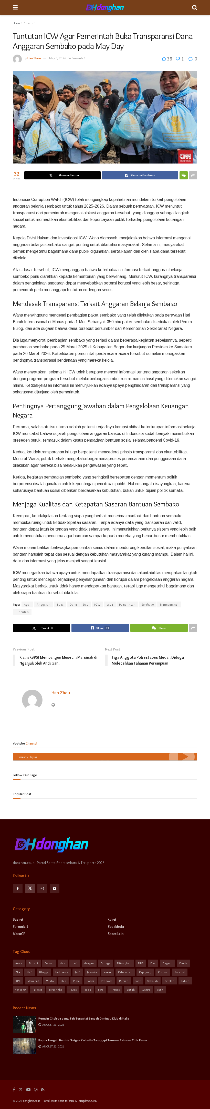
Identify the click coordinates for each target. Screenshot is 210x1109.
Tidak (87, 989)
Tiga (100, 989)
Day (85, 604)
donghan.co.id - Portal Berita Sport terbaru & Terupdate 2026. (60, 1101)
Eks (17, 972)
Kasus (107, 972)
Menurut (33, 981)
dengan (89, 963)
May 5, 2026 (57, 58)
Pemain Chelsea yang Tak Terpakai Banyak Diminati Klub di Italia (83, 1018)
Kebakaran (125, 972)
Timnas (115, 989)
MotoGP (19, 933)
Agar (27, 604)
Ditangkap (124, 963)
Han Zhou (34, 58)
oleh (63, 981)
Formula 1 (30, 23)
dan (62, 963)
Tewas (73, 989)
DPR (141, 963)
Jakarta (92, 972)
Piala (76, 981)
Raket (112, 919)
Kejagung (145, 972)
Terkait (37, 989)
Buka (60, 604)
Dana (73, 604)
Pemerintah (127, 604)
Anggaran (44, 604)
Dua (153, 963)
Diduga (105, 963)
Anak (18, 963)
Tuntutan (22, 612)
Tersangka (55, 989)
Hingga (44, 972)
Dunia (183, 963)
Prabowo (106, 981)
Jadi (77, 972)
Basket (18, 919)
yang (160, 989)
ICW (97, 604)
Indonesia (61, 972)
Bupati (33, 963)
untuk (131, 989)
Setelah (169, 981)
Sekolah (153, 981)
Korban (163, 972)
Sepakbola (116, 926)
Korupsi (179, 972)
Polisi (90, 981)
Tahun (185, 981)
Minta (50, 981)
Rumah (124, 981)
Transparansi (169, 604)
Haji (30, 972)
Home (16, 23)
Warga (146, 989)
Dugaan (167, 963)
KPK (18, 981)
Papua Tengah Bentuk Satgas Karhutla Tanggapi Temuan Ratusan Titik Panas (92, 1040)
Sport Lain (116, 933)
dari (75, 963)
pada (110, 604)
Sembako (148, 604)
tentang (20, 989)
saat (138, 981)
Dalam (49, 963)
